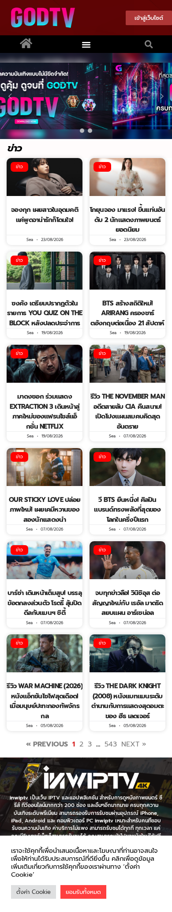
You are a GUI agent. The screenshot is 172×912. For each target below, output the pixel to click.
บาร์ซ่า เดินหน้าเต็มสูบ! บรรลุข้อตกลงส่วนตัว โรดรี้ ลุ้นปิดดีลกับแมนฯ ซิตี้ (44, 603)
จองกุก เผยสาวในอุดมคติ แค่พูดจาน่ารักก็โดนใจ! (44, 215)
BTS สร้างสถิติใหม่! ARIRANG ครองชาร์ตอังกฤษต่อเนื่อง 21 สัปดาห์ (127, 313)
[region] (86, 96)
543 (111, 744)
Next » (133, 744)
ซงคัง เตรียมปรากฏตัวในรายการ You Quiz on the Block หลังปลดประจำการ (44, 313)
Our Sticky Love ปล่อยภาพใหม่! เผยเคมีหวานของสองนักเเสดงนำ (44, 509)
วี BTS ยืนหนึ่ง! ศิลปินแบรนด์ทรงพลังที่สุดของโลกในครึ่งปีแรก (127, 509)
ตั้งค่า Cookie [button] (33, 892)
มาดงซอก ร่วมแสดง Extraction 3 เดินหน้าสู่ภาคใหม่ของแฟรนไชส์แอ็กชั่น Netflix (44, 411)
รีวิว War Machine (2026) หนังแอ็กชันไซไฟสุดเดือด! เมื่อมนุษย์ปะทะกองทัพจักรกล (44, 701)
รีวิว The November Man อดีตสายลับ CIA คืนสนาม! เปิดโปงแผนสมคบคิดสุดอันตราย (127, 411)
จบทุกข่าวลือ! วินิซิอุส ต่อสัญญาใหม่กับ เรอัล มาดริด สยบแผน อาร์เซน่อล (127, 603)
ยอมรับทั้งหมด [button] (83, 892)
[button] (86, 44)
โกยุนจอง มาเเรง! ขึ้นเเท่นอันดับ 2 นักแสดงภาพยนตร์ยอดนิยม (127, 219)
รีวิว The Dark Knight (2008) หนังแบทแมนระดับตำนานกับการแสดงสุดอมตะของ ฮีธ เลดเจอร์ (127, 701)
